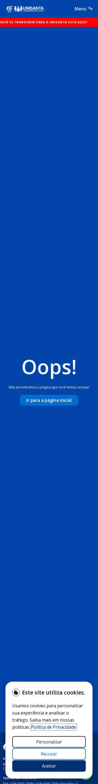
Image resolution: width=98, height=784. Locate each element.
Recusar (49, 754)
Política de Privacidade (53, 727)
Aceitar (49, 766)
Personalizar (49, 742)
